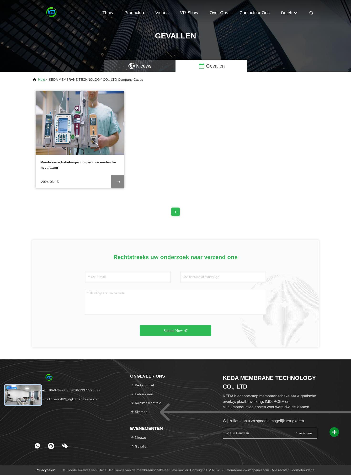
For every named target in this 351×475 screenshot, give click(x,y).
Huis (41, 79)
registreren (305, 433)
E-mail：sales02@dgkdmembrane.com (69, 399)
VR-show (189, 12)
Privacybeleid (46, 470)
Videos (162, 12)
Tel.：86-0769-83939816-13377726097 (69, 390)
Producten (134, 12)
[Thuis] (51, 12)
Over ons (219, 12)
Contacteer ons (254, 12)
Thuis (107, 12)
